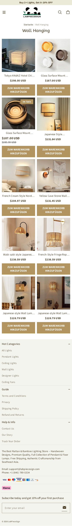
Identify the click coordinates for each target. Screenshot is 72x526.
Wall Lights (8, 369)
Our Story (7, 434)
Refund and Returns (13, 414)
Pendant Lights (10, 356)
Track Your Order (11, 441)
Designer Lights (10, 375)
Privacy (6, 402)
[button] (4, 12)
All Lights (7, 350)
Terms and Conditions (14, 395)
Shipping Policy (10, 408)
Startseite (28, 24)
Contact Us (8, 428)
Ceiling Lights (9, 363)
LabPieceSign (14, 521)
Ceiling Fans (8, 382)
